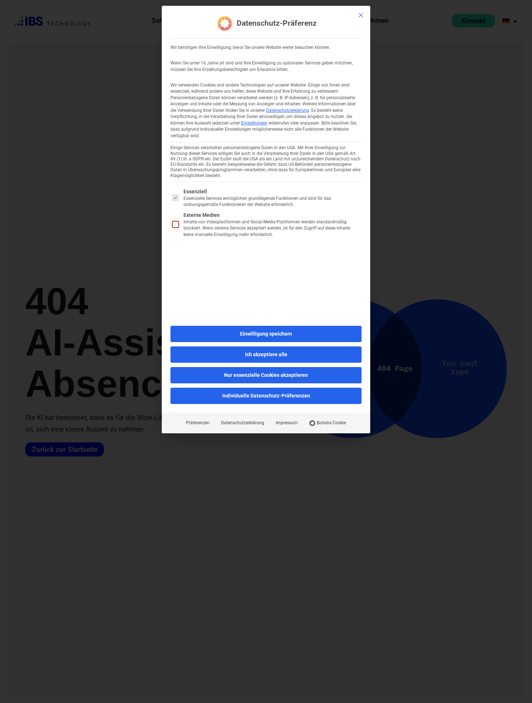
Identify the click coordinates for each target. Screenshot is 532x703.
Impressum (287, 422)
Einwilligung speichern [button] (266, 334)
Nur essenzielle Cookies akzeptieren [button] (266, 375)
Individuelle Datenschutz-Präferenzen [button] (266, 396)
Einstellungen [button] (254, 123)
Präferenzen (198, 422)
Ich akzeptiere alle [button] (266, 354)
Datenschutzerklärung (287, 110)
